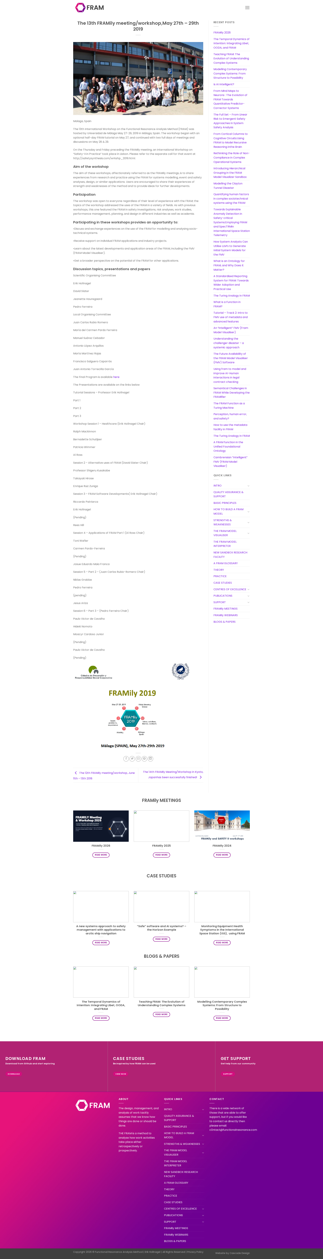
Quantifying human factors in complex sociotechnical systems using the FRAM (231, 198)
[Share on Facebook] (126, 759)
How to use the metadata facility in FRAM (230, 427)
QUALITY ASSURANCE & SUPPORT (228, 494)
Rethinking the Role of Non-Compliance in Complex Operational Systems (231, 157)
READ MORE (101, 855)
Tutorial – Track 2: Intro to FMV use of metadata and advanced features (230, 317)
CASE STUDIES (222, 583)
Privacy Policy (195, 1252)
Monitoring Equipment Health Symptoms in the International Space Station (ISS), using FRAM (222, 929)
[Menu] (247, 7)
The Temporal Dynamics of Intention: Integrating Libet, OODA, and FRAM (231, 43)
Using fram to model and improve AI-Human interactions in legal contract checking (229, 375)
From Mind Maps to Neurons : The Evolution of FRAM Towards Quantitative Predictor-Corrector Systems (230, 99)
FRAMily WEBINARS (225, 615)
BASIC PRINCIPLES (224, 503)
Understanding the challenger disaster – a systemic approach (228, 343)
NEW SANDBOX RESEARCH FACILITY (230, 555)
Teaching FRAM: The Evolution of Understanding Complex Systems (231, 58)
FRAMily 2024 (222, 846)
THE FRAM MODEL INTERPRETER (225, 544)
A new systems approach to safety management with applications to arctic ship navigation (101, 929)
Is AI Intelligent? (223, 84)
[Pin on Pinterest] (144, 759)
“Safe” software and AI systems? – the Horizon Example (161, 928)
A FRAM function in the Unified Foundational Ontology (228, 446)
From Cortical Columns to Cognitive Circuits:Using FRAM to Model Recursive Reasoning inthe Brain (230, 140)
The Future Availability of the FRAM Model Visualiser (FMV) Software (230, 358)
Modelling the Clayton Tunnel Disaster (227, 186)
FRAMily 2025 (161, 846)
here (116, 377)
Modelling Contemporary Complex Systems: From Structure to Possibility (230, 73)
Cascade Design (240, 1253)
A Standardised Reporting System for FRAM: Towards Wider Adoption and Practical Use (231, 282)
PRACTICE (220, 576)
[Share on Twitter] (132, 759)
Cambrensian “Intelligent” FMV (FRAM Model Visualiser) (230, 461)
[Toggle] (248, 486)
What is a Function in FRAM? (227, 304)
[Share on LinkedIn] (150, 759)
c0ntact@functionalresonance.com (233, 1130)
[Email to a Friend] (138, 759)
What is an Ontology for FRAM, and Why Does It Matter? (229, 265)
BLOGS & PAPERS (224, 622)
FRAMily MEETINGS (225, 609)
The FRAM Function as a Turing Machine (229, 405)
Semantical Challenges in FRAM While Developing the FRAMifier (231, 392)
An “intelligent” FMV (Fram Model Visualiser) (230, 330)
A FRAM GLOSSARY (225, 563)
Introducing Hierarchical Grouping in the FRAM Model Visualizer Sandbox (230, 172)
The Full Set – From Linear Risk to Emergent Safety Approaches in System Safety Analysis (230, 121)
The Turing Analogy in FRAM (231, 296)
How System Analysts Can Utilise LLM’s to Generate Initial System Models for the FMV (230, 248)
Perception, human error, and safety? (230, 416)
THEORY (218, 570)
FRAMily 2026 (222, 32)
